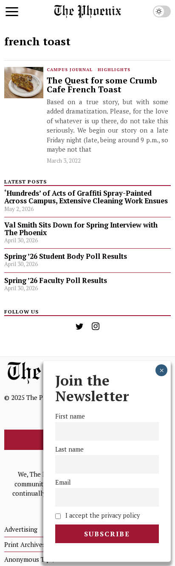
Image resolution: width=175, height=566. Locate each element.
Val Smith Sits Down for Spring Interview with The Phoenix (81, 228)
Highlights (114, 69)
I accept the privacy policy (102, 515)
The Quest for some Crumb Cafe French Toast (102, 85)
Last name (69, 449)
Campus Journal (70, 69)
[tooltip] (79, 326)
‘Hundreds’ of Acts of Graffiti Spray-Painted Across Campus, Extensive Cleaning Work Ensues (86, 197)
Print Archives (24, 544)
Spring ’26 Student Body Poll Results (65, 256)
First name (70, 416)
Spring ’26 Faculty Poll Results (55, 280)
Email (63, 482)
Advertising (20, 529)
